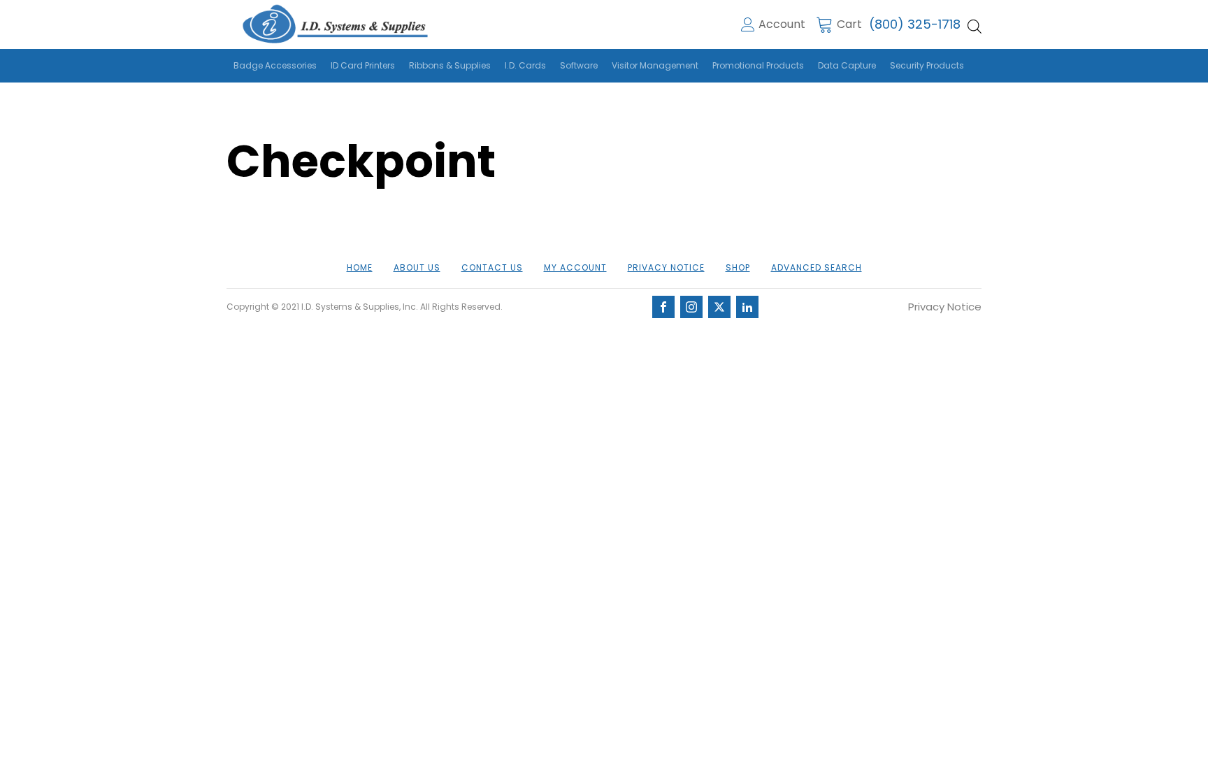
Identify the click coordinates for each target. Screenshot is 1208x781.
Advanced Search (816, 267)
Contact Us (492, 267)
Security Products (927, 65)
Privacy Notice (666, 267)
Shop (738, 267)
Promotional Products (758, 65)
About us (417, 267)
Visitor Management (655, 65)
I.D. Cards (525, 65)
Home (360, 267)
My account (575, 267)
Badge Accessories (275, 65)
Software (579, 65)
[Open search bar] (975, 27)
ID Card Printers (363, 65)
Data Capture (847, 65)
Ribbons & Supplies (450, 65)
